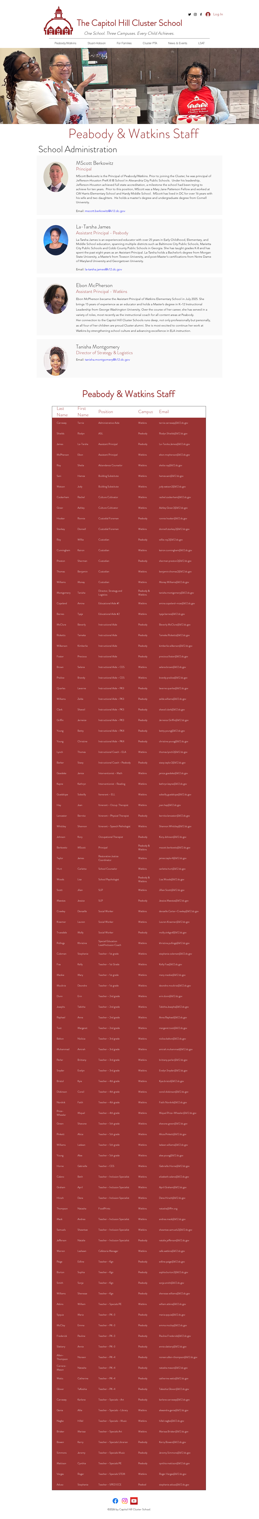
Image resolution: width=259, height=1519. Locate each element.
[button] (65, 43)
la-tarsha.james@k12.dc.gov (103, 269)
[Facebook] (201, 14)
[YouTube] (134, 1501)
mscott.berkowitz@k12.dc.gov (105, 211)
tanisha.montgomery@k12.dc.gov (107, 359)
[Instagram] (195, 14)
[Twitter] (190, 14)
